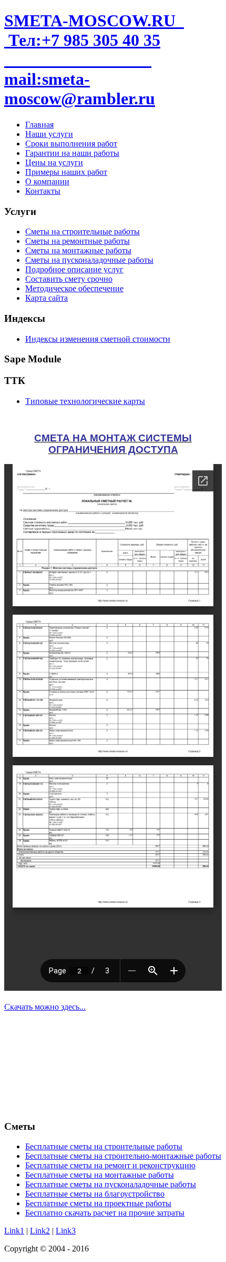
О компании (47, 181)
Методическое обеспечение (74, 288)
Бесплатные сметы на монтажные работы (99, 1174)
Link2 (40, 1230)
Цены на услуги (54, 162)
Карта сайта (46, 297)
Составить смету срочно (68, 278)
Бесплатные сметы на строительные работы (103, 1146)
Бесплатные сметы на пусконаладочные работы (110, 1184)
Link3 (66, 1230)
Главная (39, 124)
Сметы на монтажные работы (78, 250)
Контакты (42, 190)
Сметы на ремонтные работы (77, 240)
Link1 (14, 1230)
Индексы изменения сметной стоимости (97, 338)
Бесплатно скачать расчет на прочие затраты (104, 1212)
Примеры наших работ (66, 171)
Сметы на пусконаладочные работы (89, 259)
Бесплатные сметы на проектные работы (98, 1203)
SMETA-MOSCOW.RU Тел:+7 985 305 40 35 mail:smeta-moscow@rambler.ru (94, 59)
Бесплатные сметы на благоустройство (95, 1193)
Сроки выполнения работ (71, 143)
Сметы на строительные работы (82, 231)
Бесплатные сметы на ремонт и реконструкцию (110, 1165)
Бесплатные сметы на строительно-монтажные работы (123, 1155)
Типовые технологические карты (85, 401)
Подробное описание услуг (74, 269)
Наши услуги (49, 134)
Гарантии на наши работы (72, 153)
